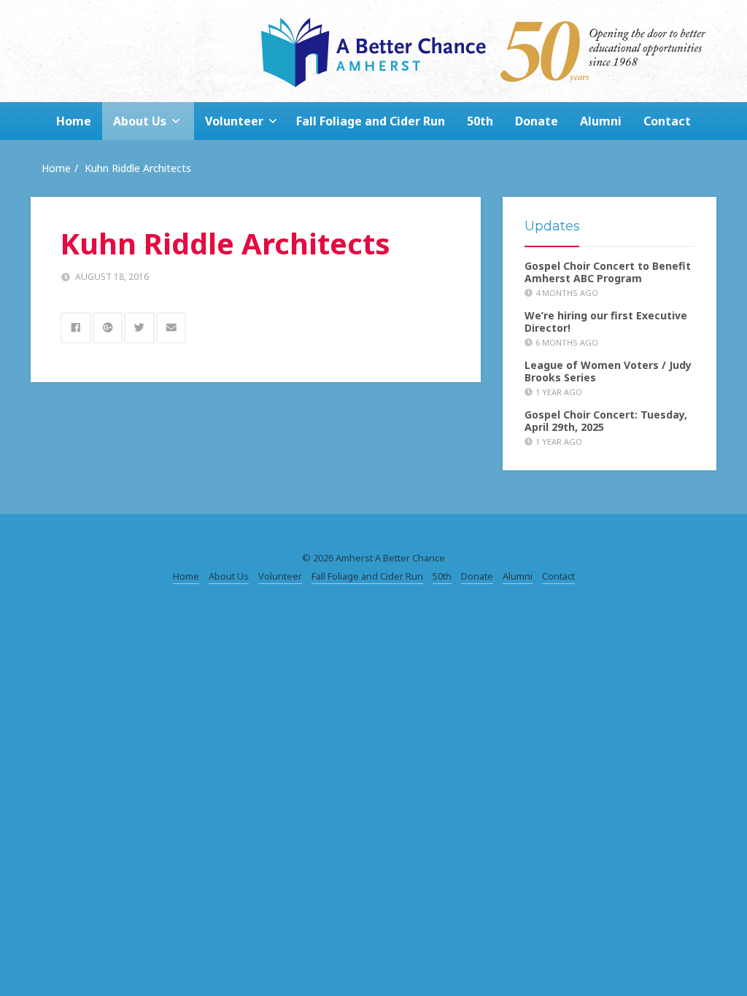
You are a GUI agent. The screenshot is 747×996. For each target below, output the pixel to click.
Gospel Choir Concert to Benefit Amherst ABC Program (608, 272)
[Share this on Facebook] (76, 327)
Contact (667, 121)
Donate (536, 121)
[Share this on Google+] (108, 327)
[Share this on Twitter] (139, 327)
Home (73, 121)
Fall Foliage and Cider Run (370, 121)
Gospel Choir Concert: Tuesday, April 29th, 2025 (606, 421)
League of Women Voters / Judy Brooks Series (608, 371)
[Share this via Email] (171, 327)
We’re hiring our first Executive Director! (606, 321)
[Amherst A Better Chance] (373, 51)
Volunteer (234, 121)
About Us (139, 121)
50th (480, 121)
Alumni (601, 121)
